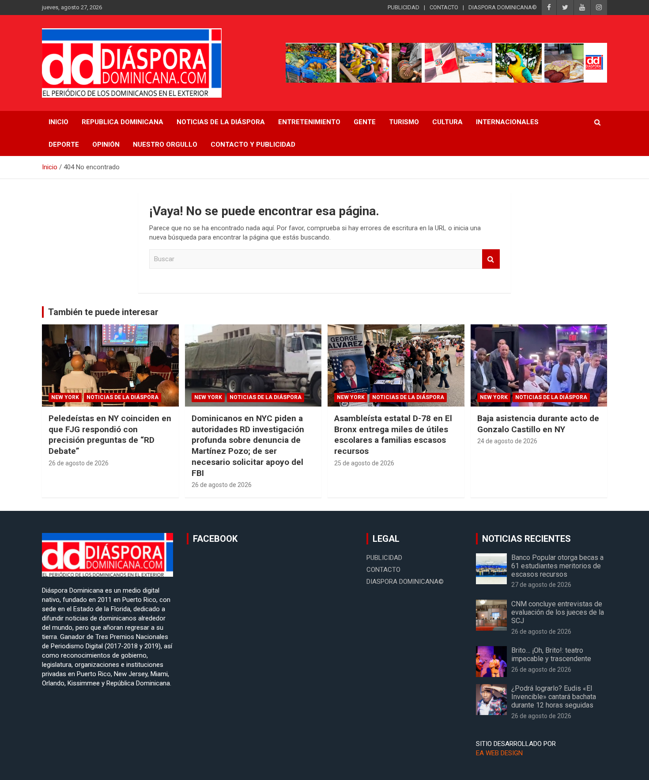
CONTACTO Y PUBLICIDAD (253, 144)
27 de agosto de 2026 (541, 584)
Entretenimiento (309, 122)
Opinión (106, 144)
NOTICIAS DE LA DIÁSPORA (221, 122)
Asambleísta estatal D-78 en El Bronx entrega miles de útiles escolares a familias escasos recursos (393, 434)
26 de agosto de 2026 (79, 463)
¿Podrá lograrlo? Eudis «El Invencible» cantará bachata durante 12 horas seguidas (553, 696)
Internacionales (507, 122)
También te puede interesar (103, 312)
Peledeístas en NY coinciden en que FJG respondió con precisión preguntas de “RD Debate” (110, 434)
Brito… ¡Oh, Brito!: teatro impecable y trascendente (551, 654)
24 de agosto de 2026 (507, 441)
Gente (365, 122)
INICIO (58, 122)
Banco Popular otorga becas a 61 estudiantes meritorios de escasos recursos (557, 565)
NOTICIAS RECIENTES (526, 538)
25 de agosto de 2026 (364, 463)
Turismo (404, 122)
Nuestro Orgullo (165, 144)
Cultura (447, 122)
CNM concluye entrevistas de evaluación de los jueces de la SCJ (557, 612)
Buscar (491, 259)
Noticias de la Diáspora (122, 397)
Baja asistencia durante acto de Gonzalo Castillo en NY (538, 423)
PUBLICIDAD (403, 7)
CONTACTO (444, 7)
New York (65, 397)
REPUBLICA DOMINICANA (122, 122)
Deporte (64, 144)
